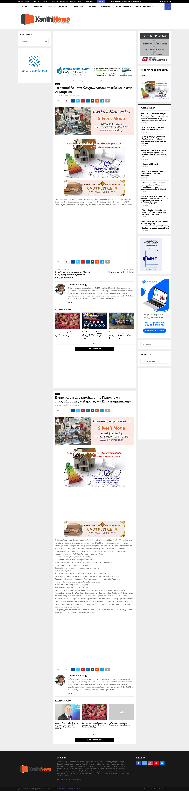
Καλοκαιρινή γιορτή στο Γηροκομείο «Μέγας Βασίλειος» (120, 724)
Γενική (57, 84)
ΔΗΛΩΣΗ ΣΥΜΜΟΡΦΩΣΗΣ (60, 1)
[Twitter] (144, 763)
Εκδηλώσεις (63, 6)
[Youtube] (156, 763)
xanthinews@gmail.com (73, 779)
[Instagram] (150, 763)
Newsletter (73, 1)
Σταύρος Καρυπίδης (63, 95)
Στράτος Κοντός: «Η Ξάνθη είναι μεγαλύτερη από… (126, 2)
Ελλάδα (50, 6)
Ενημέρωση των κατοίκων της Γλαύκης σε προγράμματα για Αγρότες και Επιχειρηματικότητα (73, 275)
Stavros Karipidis (67, 789)
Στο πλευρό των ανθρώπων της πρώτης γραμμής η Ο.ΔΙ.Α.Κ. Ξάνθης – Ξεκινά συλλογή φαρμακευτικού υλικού (93, 335)
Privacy (146, 789)
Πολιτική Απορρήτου (122, 6)
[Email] (162, 763)
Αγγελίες (92, 6)
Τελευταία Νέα (79, 6)
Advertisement (155, 789)
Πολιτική (23, 6)
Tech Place (76, 789)
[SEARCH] (46, 41)
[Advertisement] (94, 49)
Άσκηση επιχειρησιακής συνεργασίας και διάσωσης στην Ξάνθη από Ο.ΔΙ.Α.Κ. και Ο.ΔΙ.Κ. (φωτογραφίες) (121, 335)
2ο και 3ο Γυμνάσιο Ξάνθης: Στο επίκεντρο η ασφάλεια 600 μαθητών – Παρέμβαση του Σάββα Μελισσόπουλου (66, 726)
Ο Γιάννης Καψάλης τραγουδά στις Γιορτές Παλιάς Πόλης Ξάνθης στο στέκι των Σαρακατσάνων (153, 212)
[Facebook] (138, 763)
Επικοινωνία (46, 1)
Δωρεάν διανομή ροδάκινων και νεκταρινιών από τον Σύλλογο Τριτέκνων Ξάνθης (67, 334)
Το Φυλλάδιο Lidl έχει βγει (150, 164)
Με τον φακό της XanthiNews (121, 272)
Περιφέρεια (37, 6)
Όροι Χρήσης (105, 6)
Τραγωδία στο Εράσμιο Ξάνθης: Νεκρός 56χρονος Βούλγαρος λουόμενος (152, 173)
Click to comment (94, 349)
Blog (141, 789)
